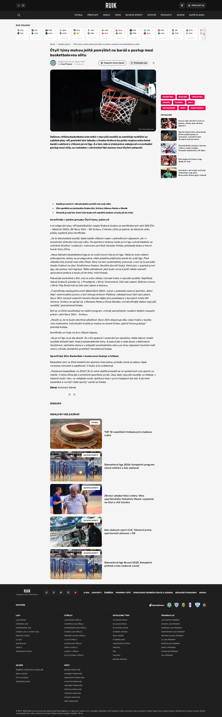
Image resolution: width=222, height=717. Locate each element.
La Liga (19, 640)
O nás (86, 593)
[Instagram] (68, 592)
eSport (166, 102)
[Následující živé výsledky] (202, 34)
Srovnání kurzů (23, 682)
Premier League (23, 636)
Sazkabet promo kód (73, 686)
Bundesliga (21, 644)
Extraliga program (169, 651)
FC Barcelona (119, 640)
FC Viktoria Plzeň (120, 628)
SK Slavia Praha (120, 624)
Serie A (19, 647)
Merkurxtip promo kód (74, 678)
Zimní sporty (197, 108)
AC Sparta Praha (120, 620)
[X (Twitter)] (54, 592)
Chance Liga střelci (73, 632)
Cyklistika (197, 97)
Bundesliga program (170, 644)
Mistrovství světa (24, 651)
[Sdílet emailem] (79, 394)
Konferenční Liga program (173, 632)
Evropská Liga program (171, 628)
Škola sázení (21, 674)
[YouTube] (75, 592)
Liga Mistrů (21, 620)
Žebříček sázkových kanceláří (29, 670)
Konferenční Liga (23, 628)
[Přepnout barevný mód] (21, 5)
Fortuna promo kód (73, 689)
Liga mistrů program (170, 620)
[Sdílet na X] (74, 394)
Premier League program (172, 636)
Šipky (183, 108)
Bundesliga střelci (73, 644)
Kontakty (97, 593)
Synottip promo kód (73, 682)
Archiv (202, 593)
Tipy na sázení (22, 678)
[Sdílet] (153, 63)
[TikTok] (61, 592)
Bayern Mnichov (120, 659)
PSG (114, 651)
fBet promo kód (71, 701)
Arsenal (116, 647)
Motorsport (169, 108)
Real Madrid (118, 636)
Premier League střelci (74, 636)
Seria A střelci (70, 647)
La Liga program (168, 640)
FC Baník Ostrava (120, 632)
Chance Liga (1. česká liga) (27, 632)
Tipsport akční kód (72, 693)
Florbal (179, 102)
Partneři (20, 605)
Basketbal (168, 97)
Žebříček (108, 593)
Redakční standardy (186, 593)
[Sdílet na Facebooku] (69, 394)
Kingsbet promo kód (73, 674)
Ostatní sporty (64, 44)
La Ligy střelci (70, 640)
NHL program (167, 655)
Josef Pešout (65, 64)
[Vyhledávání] (19, 15)
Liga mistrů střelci (72, 620)
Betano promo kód (72, 670)
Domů (52, 44)
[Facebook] (46, 592)
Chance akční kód (72, 697)
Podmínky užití (123, 593)
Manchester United (121, 644)
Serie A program (168, 647)
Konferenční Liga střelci (75, 628)
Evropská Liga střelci (74, 624)
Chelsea (116, 655)
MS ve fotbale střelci (74, 655)
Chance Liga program (170, 624)
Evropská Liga (22, 624)
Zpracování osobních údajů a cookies (153, 593)
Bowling (183, 97)
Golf (190, 102)
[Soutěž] (182, 5)
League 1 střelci (71, 651)
